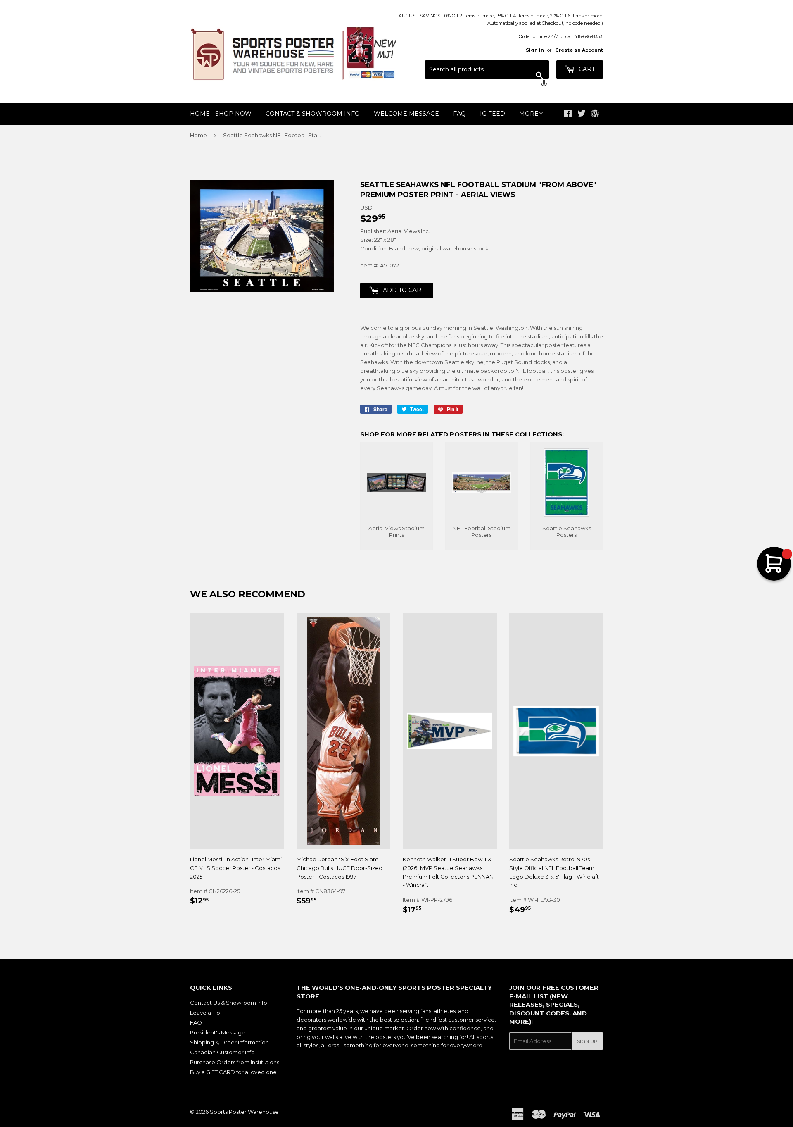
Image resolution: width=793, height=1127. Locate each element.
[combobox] (487, 69)
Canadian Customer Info (222, 1052)
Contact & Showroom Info (313, 113)
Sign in (535, 50)
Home (198, 135)
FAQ (459, 113)
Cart (586, 69)
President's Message (217, 1032)
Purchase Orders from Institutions (234, 1062)
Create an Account (579, 50)
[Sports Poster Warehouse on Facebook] (567, 114)
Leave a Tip (205, 1012)
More (529, 113)
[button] (487, 85)
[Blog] (595, 114)
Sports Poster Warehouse (244, 1111)
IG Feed (492, 113)
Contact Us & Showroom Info (228, 1002)
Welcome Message (406, 113)
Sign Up (587, 1041)
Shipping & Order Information (229, 1042)
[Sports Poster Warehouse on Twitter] (581, 114)
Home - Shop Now (221, 113)
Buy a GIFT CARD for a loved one (233, 1072)
